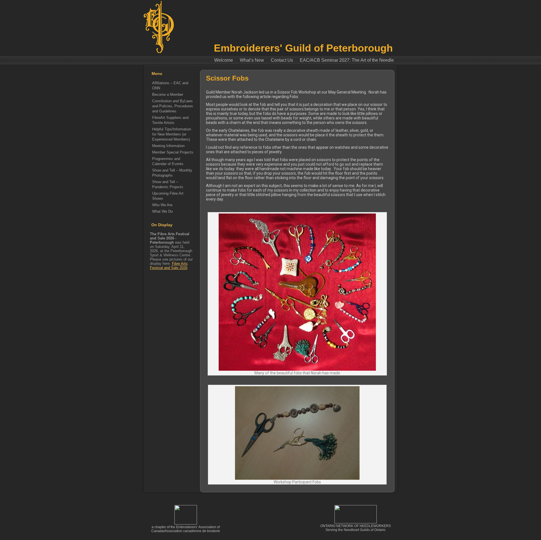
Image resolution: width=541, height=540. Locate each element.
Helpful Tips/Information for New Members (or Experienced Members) (171, 134)
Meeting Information (168, 146)
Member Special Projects (172, 152)
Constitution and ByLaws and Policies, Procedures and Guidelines (172, 106)
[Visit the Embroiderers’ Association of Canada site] (185, 523)
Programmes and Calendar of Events (167, 161)
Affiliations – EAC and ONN (170, 85)
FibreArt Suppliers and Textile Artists (170, 120)
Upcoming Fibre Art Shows (167, 196)
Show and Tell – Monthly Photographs (172, 172)
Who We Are (162, 205)
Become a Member (167, 94)
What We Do (162, 211)
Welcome (223, 60)
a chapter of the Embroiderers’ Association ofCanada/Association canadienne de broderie (185, 529)
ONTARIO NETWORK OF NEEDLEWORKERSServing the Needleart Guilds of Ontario (355, 528)
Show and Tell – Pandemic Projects (167, 184)
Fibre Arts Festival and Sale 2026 (169, 265)
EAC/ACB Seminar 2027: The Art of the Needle (347, 60)
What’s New (252, 60)
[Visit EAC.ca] (355, 522)
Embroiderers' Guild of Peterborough (303, 48)
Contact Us (282, 60)
